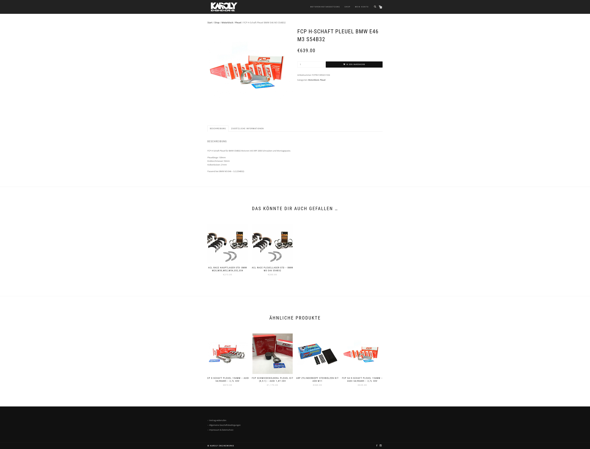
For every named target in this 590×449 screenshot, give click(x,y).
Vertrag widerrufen (217, 420)
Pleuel (238, 22)
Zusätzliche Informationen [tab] (247, 128)
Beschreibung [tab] (218, 128)
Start (209, 22)
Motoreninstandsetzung (325, 7)
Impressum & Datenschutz (221, 429)
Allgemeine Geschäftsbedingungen (225, 425)
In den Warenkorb (355, 64)
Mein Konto (362, 7)
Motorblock (227, 22)
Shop (347, 7)
